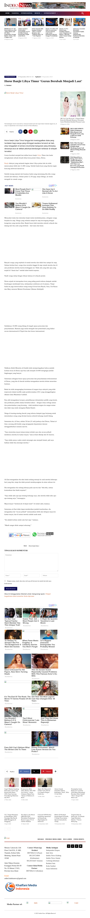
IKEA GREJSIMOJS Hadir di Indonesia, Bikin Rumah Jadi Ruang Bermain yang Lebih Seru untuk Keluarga (77, 133)
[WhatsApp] (35, 131)
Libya (39, 155)
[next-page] (9, 828)
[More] (55, 771)
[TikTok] (72, 846)
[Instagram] (68, 846)
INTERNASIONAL (10, 76)
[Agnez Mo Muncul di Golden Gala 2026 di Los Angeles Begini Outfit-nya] (45, 782)
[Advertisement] (45, 57)
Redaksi (8, 85)
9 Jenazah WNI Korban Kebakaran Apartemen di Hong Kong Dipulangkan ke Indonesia (44, 818)
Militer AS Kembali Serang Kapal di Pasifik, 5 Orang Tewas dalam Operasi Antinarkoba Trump (61, 818)
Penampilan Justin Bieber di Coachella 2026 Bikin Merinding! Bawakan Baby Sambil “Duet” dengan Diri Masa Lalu (78, 793)
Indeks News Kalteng (53, 855)
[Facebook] (20, 131)
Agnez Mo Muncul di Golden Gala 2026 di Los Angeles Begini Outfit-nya (44, 791)
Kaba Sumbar (51, 866)
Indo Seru (49, 853)
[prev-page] (5, 828)
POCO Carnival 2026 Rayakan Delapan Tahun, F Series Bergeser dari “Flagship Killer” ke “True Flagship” (37, 32)
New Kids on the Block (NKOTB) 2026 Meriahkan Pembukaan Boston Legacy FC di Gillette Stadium (28, 818)
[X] (25, 131)
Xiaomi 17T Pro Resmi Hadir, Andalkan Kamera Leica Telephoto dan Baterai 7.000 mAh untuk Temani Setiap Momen (65, 33)
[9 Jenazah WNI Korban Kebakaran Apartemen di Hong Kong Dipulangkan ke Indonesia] (45, 808)
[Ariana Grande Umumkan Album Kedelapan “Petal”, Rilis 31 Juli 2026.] (61, 782)
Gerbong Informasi (52, 861)
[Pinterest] (30, 131)
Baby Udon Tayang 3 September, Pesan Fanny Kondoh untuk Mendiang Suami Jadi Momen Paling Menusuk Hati (77, 147)
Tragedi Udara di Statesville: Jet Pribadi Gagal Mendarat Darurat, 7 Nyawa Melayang (77, 818)
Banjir (6, 163)
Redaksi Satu (50, 863)
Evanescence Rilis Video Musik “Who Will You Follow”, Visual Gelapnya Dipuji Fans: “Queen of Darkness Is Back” (28, 793)
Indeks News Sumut (53, 858)
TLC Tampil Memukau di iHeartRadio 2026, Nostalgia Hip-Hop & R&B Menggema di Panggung (11, 818)
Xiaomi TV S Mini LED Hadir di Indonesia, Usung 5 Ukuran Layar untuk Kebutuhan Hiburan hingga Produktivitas (52, 32)
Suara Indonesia (51, 869)
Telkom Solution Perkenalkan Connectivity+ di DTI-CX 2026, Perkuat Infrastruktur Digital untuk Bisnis (24, 32)
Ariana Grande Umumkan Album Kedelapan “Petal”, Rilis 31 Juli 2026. (61, 791)
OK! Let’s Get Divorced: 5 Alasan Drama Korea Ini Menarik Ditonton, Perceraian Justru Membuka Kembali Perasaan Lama (72, 120)
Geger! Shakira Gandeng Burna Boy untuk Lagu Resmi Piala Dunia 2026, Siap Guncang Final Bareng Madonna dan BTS (11, 793)
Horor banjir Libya (34, 546)
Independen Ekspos (53, 850)
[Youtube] (80, 846)
